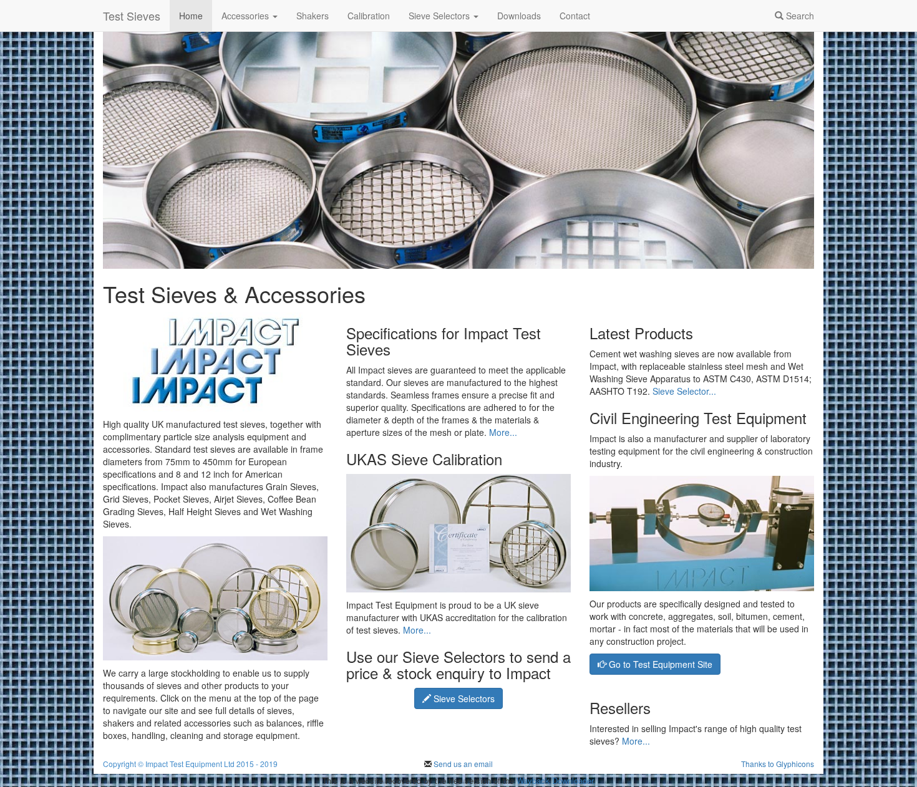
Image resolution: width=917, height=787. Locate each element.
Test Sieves (131, 15)
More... (503, 432)
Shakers (312, 15)
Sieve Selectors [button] (440, 15)
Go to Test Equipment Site (659, 664)
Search (799, 15)
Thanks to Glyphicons (777, 763)
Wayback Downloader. (556, 780)
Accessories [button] (246, 15)
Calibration (368, 15)
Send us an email (462, 763)
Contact (575, 15)
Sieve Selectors (463, 698)
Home (191, 15)
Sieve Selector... (684, 391)
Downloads (519, 15)
